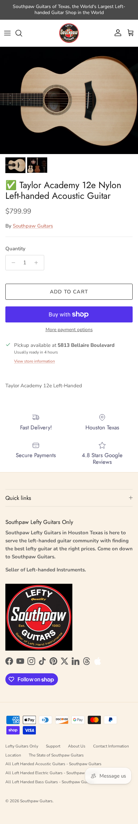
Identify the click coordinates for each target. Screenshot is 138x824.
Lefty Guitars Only (21, 746)
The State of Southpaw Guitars (56, 755)
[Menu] (7, 33)
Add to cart (69, 291)
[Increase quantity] (38, 262)
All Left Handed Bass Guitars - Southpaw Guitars (49, 782)
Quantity (15, 248)
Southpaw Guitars (33, 226)
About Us (76, 746)
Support (53, 746)
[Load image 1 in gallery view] (69, 100)
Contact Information (111, 746)
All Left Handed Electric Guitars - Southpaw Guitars (52, 773)
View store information (34, 361)
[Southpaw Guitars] (69, 33)
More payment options (69, 330)
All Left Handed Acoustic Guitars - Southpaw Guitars (53, 764)
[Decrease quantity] (11, 262)
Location (13, 755)
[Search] (22, 33)
